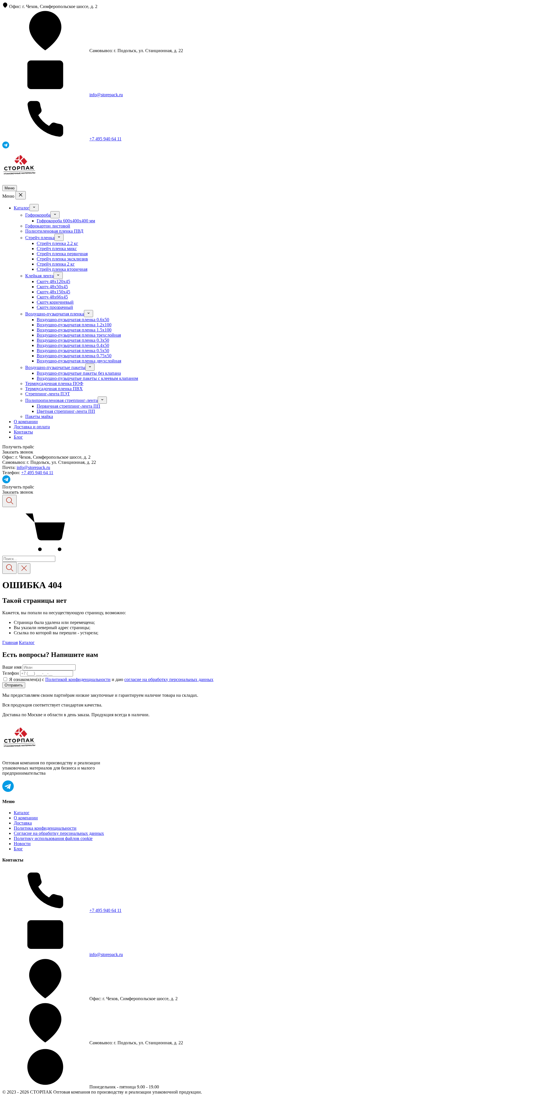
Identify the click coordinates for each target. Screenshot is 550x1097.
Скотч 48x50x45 (52, 286)
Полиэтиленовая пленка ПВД (54, 231)
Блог (18, 437)
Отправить (14, 685)
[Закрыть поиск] (24, 568)
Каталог (22, 207)
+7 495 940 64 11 (105, 138)
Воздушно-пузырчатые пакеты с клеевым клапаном (87, 378)
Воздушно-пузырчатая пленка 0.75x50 (74, 355)
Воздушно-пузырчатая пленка (54, 313)
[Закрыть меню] (20, 195)
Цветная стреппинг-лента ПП (66, 411)
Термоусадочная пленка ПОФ (54, 383)
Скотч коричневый (55, 302)
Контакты (23, 431)
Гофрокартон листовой (47, 225)
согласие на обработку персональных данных (168, 679)
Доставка (23, 823)
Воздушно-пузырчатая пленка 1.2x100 (74, 324)
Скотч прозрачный (55, 307)
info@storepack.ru (106, 94)
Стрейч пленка (39, 237)
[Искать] (9, 568)
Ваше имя (11, 667)
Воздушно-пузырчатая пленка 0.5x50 (73, 350)
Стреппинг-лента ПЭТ (47, 393)
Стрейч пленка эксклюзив (62, 258)
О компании (26, 421)
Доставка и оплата (32, 426)
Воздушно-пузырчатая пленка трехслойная (79, 335)
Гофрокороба (37, 215)
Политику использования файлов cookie (53, 838)
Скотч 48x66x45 (52, 297)
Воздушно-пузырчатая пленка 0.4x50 (73, 345)
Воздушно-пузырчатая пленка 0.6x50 (73, 319)
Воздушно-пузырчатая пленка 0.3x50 (73, 340)
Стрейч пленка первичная (62, 253)
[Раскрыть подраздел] (34, 207)
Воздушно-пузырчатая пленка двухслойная (79, 360)
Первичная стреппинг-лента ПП (68, 406)
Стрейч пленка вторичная (62, 269)
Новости (22, 843)
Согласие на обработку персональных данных (59, 833)
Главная (10, 642)
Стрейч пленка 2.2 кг (57, 243)
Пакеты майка (39, 416)
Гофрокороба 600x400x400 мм (66, 220)
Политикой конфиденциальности (78, 679)
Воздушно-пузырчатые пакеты (55, 367)
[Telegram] (6, 481)
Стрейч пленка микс (57, 248)
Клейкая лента (39, 275)
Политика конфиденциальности (45, 828)
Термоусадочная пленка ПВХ (54, 388)
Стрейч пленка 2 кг (56, 264)
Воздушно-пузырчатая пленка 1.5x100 (74, 329)
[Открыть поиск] (9, 501)
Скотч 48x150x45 (53, 291)
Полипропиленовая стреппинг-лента (61, 400)
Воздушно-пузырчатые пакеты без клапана (79, 373)
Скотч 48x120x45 (53, 281)
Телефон (10, 673)
